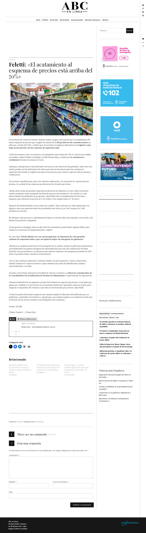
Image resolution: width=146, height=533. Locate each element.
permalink (39, 422)
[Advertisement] (51, 42)
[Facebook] (15, 331)
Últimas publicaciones (28, 319)
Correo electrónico (61, 482)
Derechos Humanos (92, 20)
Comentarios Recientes (117, 313)
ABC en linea (28, 323)
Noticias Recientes (104, 313)
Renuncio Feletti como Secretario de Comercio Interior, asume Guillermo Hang (20, 368)
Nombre (13, 482)
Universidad (64, 20)
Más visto (112, 317)
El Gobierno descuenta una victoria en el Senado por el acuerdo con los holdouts (48, 367)
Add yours (52, 434)
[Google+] (18, 331)
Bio (13, 319)
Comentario (14, 455)
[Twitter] (12, 331)
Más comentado (103, 317)
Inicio (38, 20)
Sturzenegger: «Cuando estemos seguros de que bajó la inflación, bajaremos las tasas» (76, 368)
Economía (54, 20)
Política (45, 20)
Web (10, 492)
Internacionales (77, 20)
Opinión (105, 20)
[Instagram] (15, 334)
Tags (117, 317)
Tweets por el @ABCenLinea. (110, 301)
